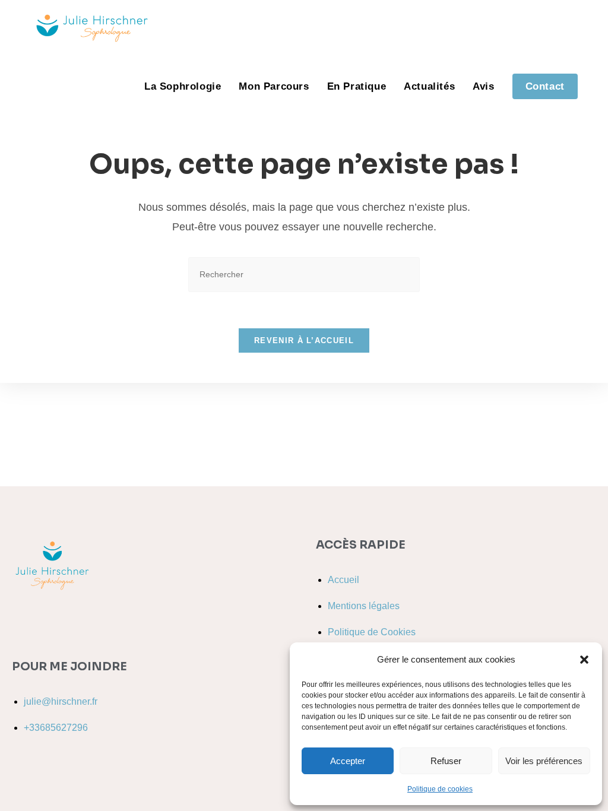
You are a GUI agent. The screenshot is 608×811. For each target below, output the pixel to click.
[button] (584, 660)
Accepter (347, 761)
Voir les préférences (543, 761)
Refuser (445, 761)
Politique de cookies (440, 789)
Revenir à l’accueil (304, 340)
